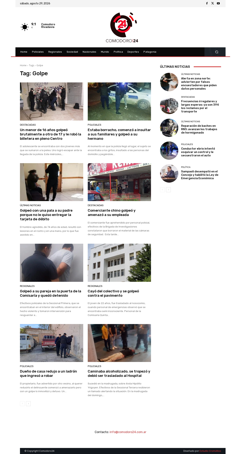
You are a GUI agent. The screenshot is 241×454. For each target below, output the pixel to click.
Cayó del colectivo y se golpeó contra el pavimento (113, 293)
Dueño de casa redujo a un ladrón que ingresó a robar (48, 373)
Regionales (27, 286)
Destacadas (28, 125)
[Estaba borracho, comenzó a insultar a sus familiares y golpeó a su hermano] (119, 101)
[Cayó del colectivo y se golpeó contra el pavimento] (119, 263)
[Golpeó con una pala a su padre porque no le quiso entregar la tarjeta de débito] (51, 182)
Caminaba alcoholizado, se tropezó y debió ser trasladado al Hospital (119, 373)
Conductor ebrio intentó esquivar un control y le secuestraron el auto (198, 152)
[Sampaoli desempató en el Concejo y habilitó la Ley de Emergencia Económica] (169, 173)
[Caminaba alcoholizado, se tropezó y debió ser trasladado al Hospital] (119, 343)
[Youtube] (218, 3)
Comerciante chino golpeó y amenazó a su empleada (112, 212)
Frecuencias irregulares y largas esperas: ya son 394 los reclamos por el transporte (200, 106)
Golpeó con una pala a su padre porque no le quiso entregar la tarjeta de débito (46, 214)
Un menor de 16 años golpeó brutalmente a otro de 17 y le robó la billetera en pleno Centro (50, 134)
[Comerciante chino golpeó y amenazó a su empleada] (119, 182)
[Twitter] (212, 3)
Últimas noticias (30, 205)
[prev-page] (22, 403)
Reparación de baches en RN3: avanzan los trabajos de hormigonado (199, 129)
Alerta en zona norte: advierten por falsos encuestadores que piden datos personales (199, 83)
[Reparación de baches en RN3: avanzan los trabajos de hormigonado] (169, 128)
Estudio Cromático (210, 450)
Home (23, 65)
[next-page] (28, 403)
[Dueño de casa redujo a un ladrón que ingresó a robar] (51, 343)
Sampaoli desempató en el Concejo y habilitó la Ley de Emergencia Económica (199, 175)
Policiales (94, 125)
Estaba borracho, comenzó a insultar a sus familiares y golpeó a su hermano (119, 134)
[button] (216, 52)
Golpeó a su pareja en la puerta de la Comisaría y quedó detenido (50, 293)
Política (185, 167)
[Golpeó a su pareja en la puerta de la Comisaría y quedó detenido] (51, 263)
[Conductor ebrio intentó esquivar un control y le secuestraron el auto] (169, 150)
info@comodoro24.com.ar (128, 432)
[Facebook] (207, 3)
